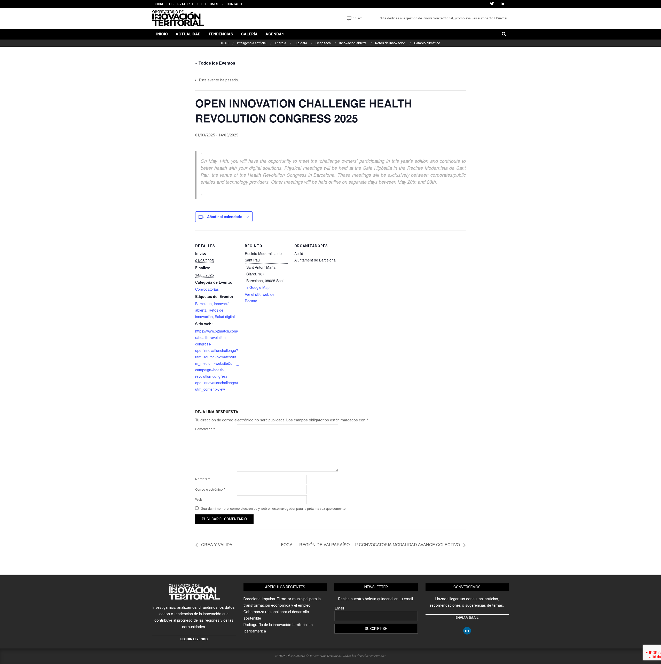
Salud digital (225, 316)
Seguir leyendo (194, 639)
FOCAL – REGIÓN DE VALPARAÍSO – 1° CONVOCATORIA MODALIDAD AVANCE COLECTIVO (371, 544)
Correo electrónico (210, 489)
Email (339, 608)
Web (198, 499)
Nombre (202, 479)
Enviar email (466, 618)
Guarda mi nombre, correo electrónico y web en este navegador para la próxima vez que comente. (273, 509)
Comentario (205, 429)
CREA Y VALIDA (216, 544)
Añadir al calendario (224, 216)
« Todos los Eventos (215, 63)
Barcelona (203, 303)
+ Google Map (258, 287)
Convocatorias (207, 289)
